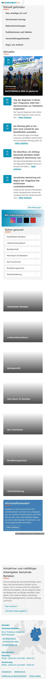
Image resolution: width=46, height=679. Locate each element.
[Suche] (38, 2)
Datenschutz (19, 671)
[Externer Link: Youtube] (33, 220)
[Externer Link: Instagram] (13, 220)
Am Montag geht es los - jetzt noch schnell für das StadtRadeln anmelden (26, 129)
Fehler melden (35, 676)
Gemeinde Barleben (10, 628)
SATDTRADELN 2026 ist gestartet (21, 91)
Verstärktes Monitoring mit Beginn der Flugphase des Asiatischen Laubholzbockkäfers (27, 182)
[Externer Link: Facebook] (19, 220)
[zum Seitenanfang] (42, 675)
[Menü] (43, 2)
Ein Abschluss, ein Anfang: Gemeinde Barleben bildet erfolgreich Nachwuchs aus (27, 155)
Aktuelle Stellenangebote (16, 611)
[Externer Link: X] (26, 220)
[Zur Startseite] (11, 2)
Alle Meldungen (34, 207)
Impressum (7, 671)
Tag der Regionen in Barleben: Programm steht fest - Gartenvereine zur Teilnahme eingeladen (28, 104)
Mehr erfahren (25, 117)
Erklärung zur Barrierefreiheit (14, 676)
